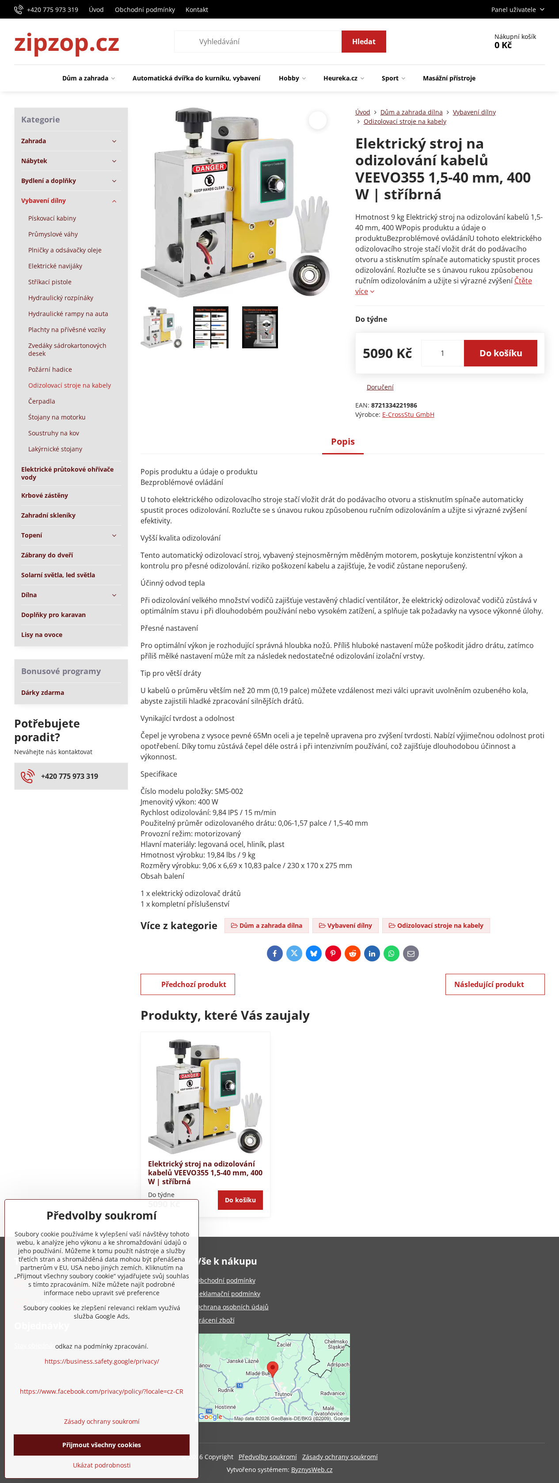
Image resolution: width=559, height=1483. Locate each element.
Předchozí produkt (193, 984)
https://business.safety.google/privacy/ (102, 1361)
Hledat (364, 41)
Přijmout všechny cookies (101, 1445)
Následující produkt (489, 984)
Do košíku (500, 353)
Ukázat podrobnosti (102, 1465)
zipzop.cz (66, 41)
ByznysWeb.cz (312, 1469)
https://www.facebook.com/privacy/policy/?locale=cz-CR (101, 1391)
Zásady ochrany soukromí (340, 1457)
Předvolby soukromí (268, 1457)
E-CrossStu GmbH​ (408, 414)
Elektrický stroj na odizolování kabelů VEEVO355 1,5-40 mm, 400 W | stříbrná (205, 1172)
